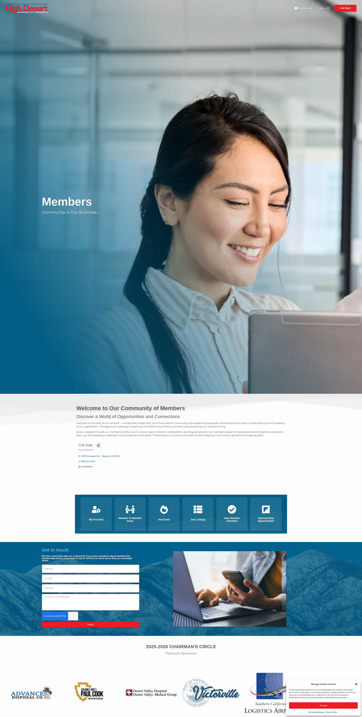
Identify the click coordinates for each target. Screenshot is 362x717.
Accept (323, 705)
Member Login (305, 8)
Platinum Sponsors (181, 653)
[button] (356, 684)
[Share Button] (98, 445)
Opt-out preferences (316, 712)
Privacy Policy (331, 712)
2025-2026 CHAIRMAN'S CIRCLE (181, 646)
